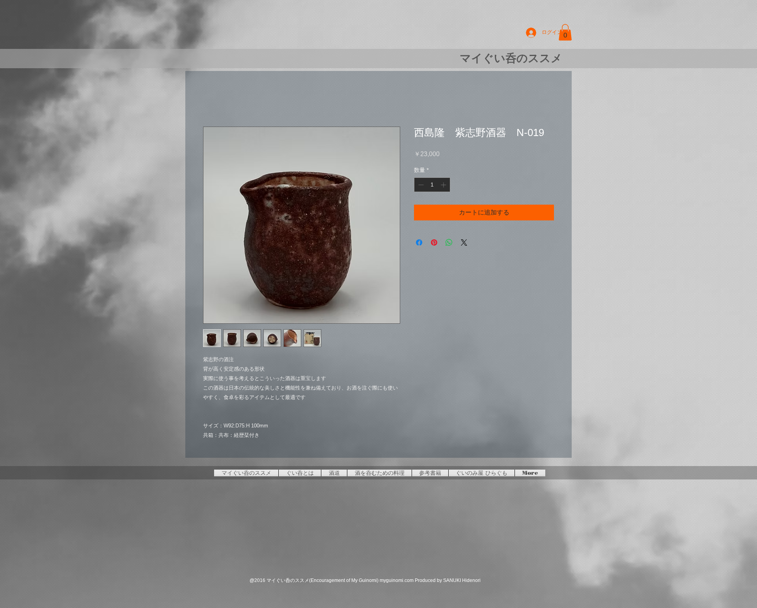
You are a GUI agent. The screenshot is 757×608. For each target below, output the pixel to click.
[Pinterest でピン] (434, 243)
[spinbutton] (432, 186)
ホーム (212, 99)
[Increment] (444, 186)
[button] (565, 32)
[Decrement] (420, 186)
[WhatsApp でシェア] (449, 243)
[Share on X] (464, 243)
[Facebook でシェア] (419, 243)
